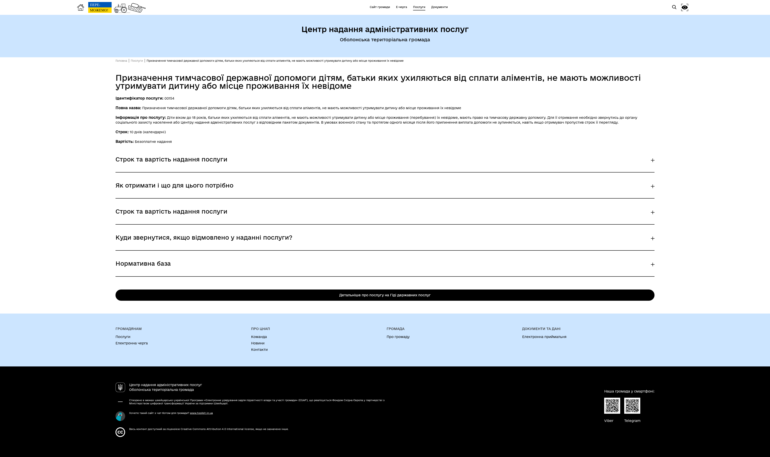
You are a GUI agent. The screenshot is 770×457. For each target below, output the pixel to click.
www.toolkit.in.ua (201, 413)
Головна (121, 60)
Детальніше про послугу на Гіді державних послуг (385, 295)
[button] (684, 7)
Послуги (137, 60)
